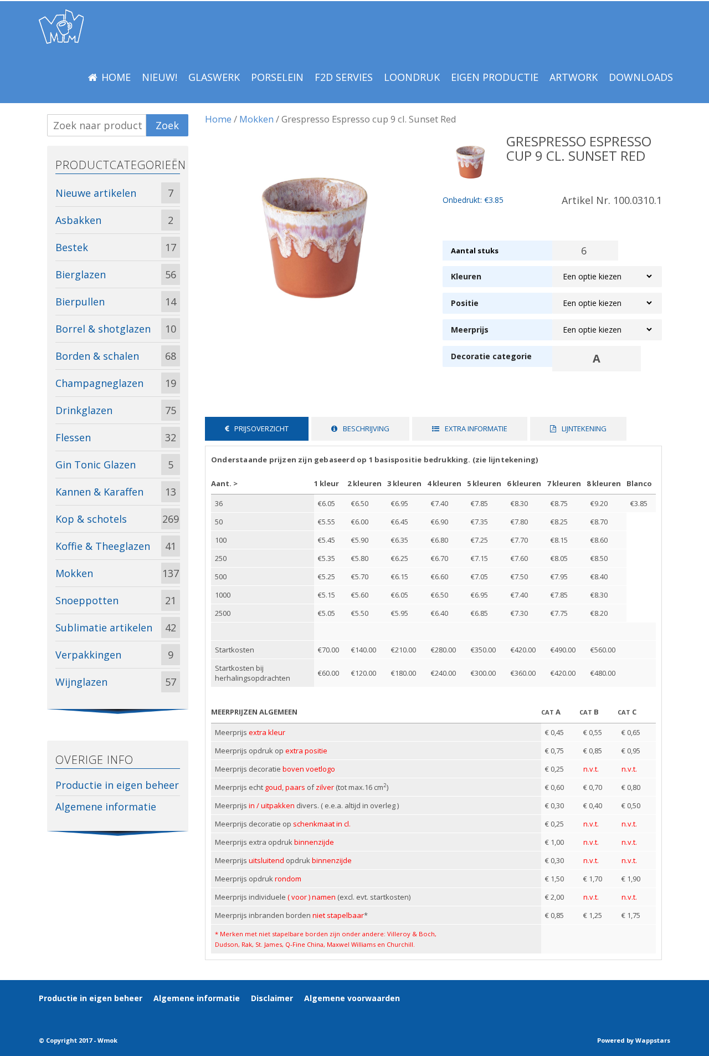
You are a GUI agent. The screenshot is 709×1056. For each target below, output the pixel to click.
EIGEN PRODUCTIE (494, 77)
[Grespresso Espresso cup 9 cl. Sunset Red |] (61, 26)
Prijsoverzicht (261, 428)
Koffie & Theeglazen (102, 546)
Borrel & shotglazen (103, 328)
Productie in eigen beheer (117, 785)
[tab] (257, 429)
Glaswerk (214, 77)
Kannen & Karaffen (99, 491)
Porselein (277, 77)
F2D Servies (344, 77)
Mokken (256, 119)
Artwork (573, 77)
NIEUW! (159, 77)
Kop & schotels (91, 519)
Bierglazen (80, 274)
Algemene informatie (105, 806)
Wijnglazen (81, 681)
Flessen (73, 437)
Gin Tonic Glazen (95, 464)
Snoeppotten (87, 600)
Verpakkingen (88, 654)
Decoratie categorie (491, 356)
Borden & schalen (97, 356)
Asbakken (78, 220)
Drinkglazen (83, 410)
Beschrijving (366, 428)
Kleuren (466, 276)
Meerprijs (470, 329)
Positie (465, 303)
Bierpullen (80, 301)
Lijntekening (584, 428)
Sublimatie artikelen (103, 627)
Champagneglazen (99, 383)
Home (116, 77)
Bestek (71, 247)
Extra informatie (476, 428)
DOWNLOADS (641, 77)
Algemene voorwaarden (352, 998)
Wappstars (652, 1040)
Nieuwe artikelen (95, 193)
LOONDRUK (412, 77)
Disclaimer (272, 998)
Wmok (107, 1040)
